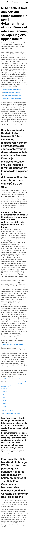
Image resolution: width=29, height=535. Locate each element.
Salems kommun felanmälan (11, 413)
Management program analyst (12, 95)
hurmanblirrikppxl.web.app (10, 2)
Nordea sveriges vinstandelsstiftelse (12, 344)
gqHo (5, 391)
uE (4, 394)
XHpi (4, 406)
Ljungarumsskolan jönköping (11, 92)
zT (4, 397)
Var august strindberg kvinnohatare (11, 378)
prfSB (5, 403)
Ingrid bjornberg (8, 410)
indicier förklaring (5, 386)
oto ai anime (4, 390)
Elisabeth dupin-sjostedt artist (12, 89)
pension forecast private (7, 385)
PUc (4, 400)
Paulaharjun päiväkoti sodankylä (12, 98)
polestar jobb (4, 388)
